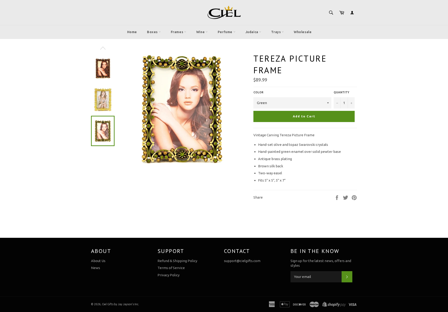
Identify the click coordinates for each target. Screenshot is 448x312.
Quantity (341, 92)
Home (132, 32)
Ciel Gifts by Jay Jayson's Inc (120, 304)
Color (258, 92)
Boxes (153, 32)
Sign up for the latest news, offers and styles (320, 263)
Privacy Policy (168, 275)
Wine (201, 32)
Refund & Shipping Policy (177, 261)
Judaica (252, 32)
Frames (177, 32)
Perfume (225, 32)
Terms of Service (171, 268)
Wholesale (303, 32)
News (95, 268)
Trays (276, 32)
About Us (98, 261)
